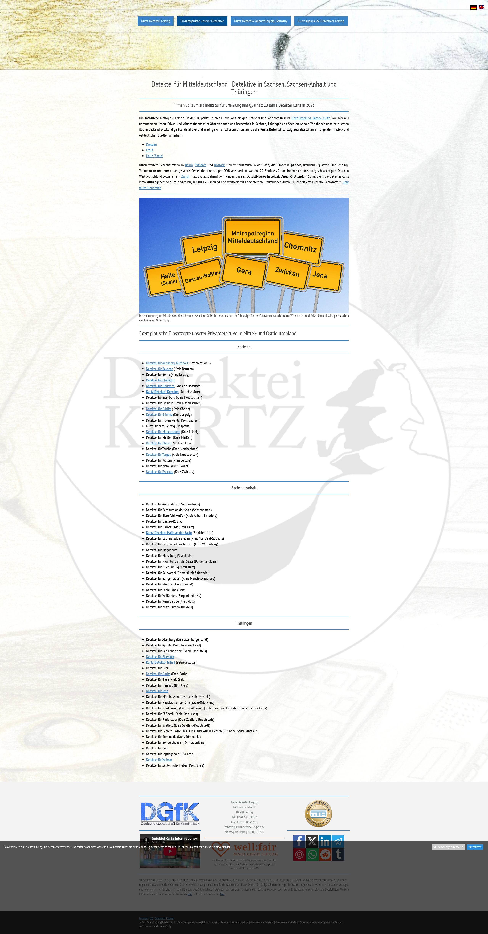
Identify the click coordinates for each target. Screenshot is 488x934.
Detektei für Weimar (159, 759)
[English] (481, 7)
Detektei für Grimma (159, 414)
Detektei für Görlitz (158, 408)
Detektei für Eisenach (160, 656)
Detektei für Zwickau (159, 471)
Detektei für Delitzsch (160, 385)
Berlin (189, 164)
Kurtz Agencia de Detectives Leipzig (321, 20)
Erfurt (149, 150)
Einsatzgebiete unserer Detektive (202, 20)
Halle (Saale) (154, 155)
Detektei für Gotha (158, 673)
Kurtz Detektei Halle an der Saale (169, 532)
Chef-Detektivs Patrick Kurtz (311, 118)
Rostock (219, 164)
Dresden (151, 144)
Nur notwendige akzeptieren (448, 847)
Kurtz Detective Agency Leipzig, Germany (260, 20)
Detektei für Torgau (158, 454)
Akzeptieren (475, 847)
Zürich (185, 176)
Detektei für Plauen (159, 443)
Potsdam (200, 164)
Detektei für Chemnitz (160, 380)
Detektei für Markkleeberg (163, 431)
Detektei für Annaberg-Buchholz (167, 363)
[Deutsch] (474, 7)
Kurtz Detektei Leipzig (155, 20)
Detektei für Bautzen (159, 368)
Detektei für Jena (157, 690)
